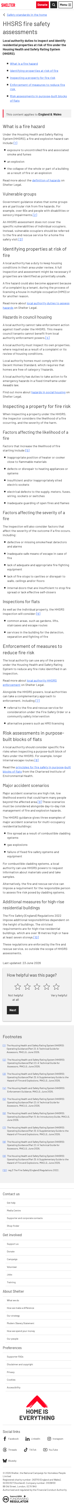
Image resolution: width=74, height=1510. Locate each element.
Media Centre (14, 1210)
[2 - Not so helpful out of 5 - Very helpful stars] (27, 987)
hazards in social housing (48, 392)
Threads (12, 1449)
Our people (12, 1338)
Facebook (13, 1438)
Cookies (11, 1379)
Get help (11, 1202)
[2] (35, 215)
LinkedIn (35, 1438)
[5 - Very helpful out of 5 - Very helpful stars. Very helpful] (56, 987)
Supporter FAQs (15, 1356)
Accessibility (13, 1387)
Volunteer (12, 1266)
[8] (37, 760)
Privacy (10, 1372)
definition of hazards (46, 180)
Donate (10, 1251)
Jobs (9, 1274)
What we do (13, 1300)
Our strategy (13, 1315)
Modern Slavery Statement (20, 1323)
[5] (27, 450)
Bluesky (12, 1460)
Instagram (58, 1438)
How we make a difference (20, 1307)
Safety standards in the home (27, 15)
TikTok (32, 1449)
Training (11, 1282)
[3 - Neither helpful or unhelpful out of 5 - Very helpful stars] (37, 987)
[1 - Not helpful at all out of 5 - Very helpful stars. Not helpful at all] (18, 987)
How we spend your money (21, 1330)
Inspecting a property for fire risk (32, 78)
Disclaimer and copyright (20, 1364)
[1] (15, 143)
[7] (38, 700)
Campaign (12, 1259)
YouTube (53, 1449)
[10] (36, 937)
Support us (13, 1243)
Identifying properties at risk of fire (34, 70)
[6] (38, 613)
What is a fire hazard (24, 63)
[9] (40, 802)
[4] (47, 338)
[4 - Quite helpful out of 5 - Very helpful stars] (46, 987)
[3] (21, 239)
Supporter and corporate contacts (25, 1218)
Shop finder (13, 1225)
